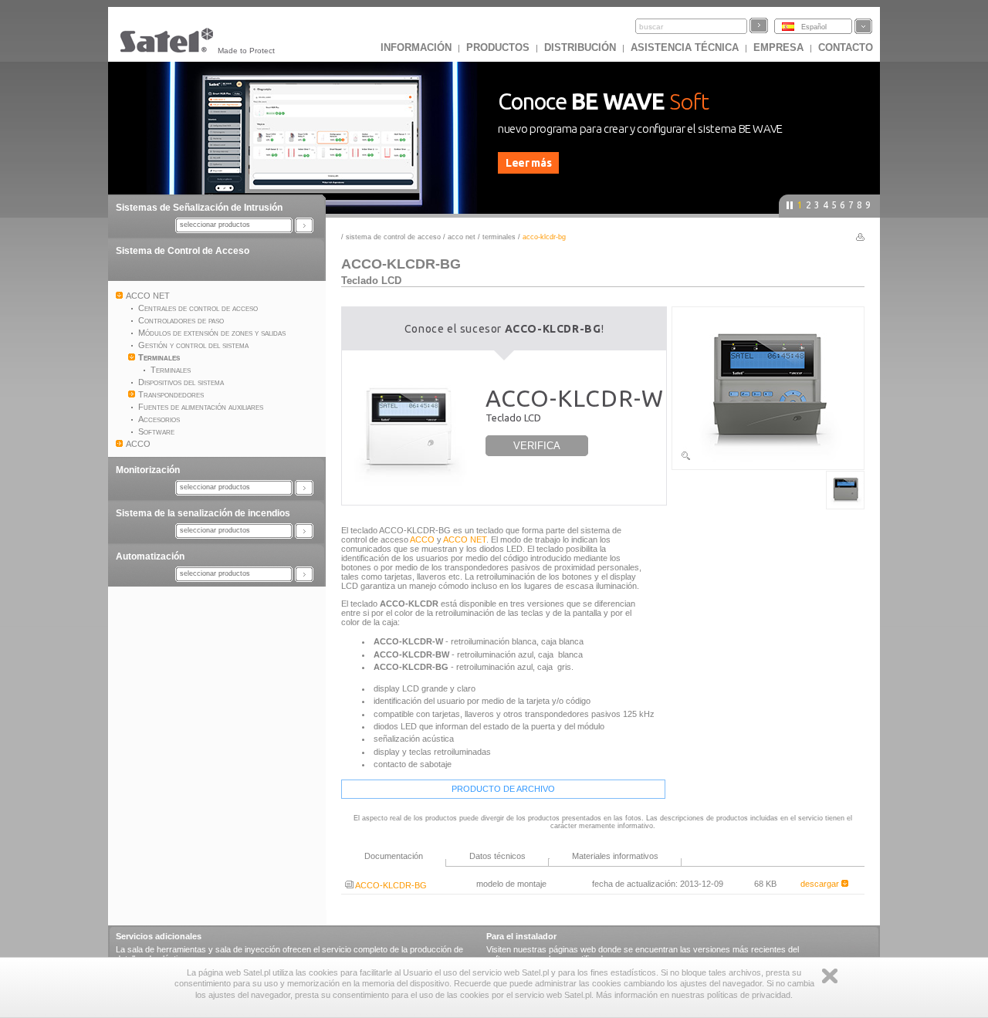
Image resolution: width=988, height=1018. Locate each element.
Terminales (499, 237)
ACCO (422, 539)
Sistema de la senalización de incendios (203, 513)
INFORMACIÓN (416, 47)
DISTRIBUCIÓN (580, 47)
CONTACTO (845, 47)
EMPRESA (778, 47)
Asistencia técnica (685, 47)
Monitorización (148, 470)
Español (814, 27)
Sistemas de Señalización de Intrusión (199, 207)
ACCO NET (461, 237)
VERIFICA (536, 446)
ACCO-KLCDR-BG (390, 885)
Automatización (150, 556)
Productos (498, 47)
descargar (820, 883)
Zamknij (829, 976)
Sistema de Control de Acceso (182, 250)
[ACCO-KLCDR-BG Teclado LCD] (768, 458)
